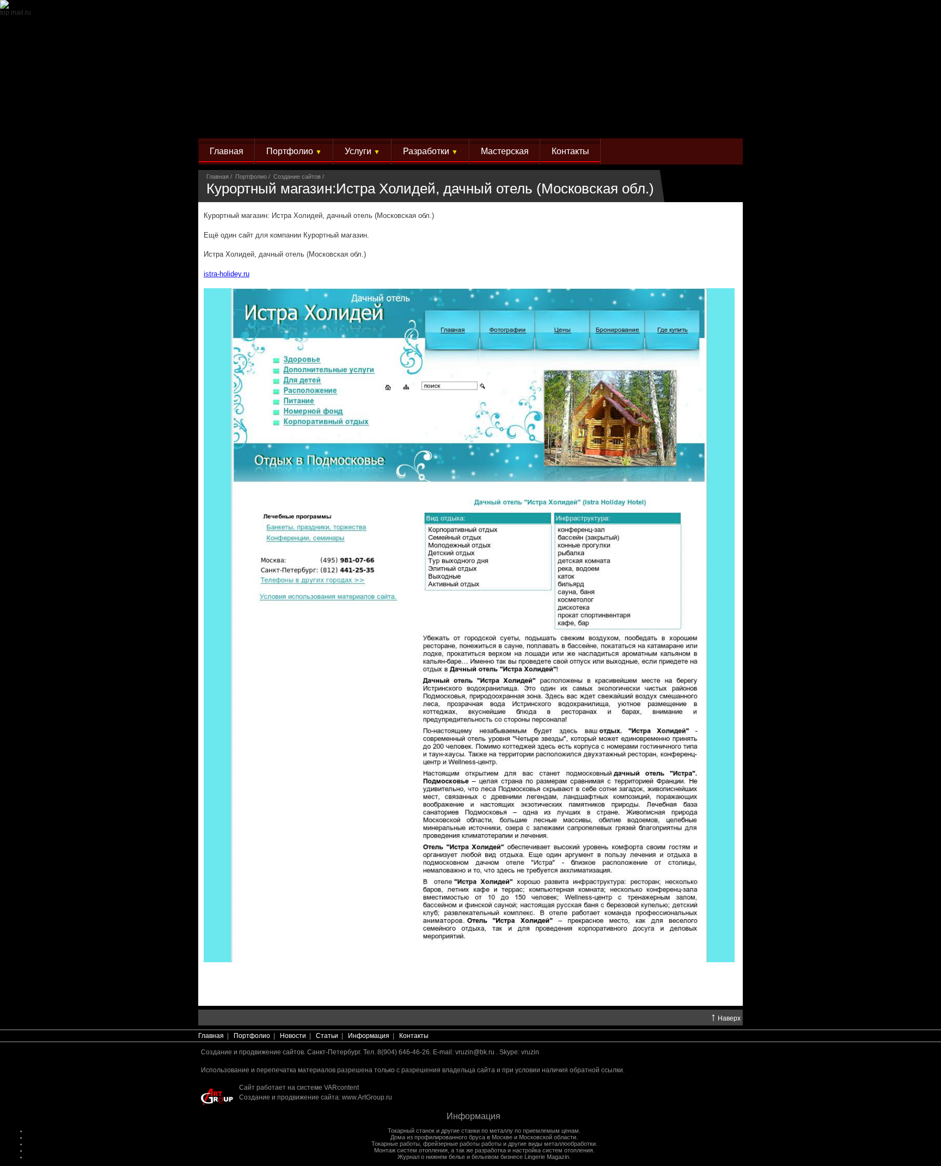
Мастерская (505, 151)
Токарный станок (411, 1130)
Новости (293, 1036)
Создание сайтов (297, 176)
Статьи (327, 1036)
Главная (226, 151)
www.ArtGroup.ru (367, 1097)
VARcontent (341, 1087)
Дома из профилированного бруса (437, 1137)
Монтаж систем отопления (411, 1150)
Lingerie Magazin (546, 1156)
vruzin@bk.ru (474, 1052)
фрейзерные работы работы (462, 1143)
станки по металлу (487, 1130)
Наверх (726, 1018)
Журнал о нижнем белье (431, 1156)
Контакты (570, 151)
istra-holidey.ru (226, 274)
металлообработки (570, 1143)
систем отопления (567, 1150)
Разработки (430, 151)
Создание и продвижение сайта (289, 1097)
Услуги (362, 151)
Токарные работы (395, 1143)
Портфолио (294, 151)
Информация (368, 1036)
